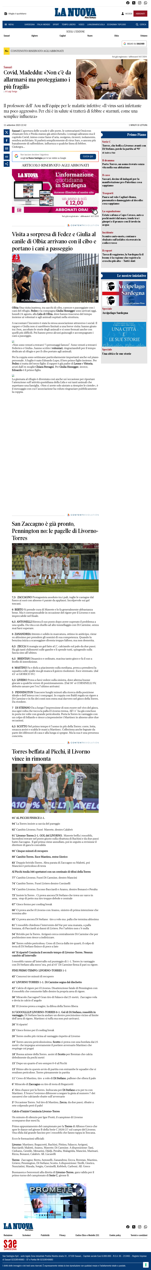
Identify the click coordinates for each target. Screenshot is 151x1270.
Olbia (116, 36)
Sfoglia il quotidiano (17, 14)
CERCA (143, 25)
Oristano (143, 36)
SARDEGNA (29, 25)
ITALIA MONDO (43, 25)
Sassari (7, 36)
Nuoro (89, 36)
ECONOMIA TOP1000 (116, 25)
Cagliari (63, 36)
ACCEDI (128, 14)
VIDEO (81, 25)
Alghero (34, 36)
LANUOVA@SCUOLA (96, 25)
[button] (55, 1201)
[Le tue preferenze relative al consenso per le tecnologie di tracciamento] (146, 1265)
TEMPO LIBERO (69, 25)
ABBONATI (140, 14)
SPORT (56, 25)
